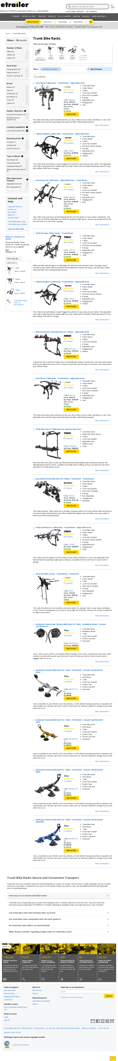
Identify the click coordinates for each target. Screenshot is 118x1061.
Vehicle (52, 16)
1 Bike (51, 56)
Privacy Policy (13, 217)
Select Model (78, 22)
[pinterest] (103, 1021)
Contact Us (12, 209)
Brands (86, 16)
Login (6, 1017)
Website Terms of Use (12, 1032)
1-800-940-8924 (42, 11)
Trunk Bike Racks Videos (17, 224)
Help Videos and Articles (41, 1001)
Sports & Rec (29, 16)
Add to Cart (71, 114)
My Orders (91, 12)
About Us (11, 215)
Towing (16, 16)
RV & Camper (64, 16)
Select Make (62, 22)
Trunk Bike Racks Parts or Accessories (83, 57)
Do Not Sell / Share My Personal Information (63, 1028)
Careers (35, 993)
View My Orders (10, 990)
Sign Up (7, 1020)
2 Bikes (61, 56)
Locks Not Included (49, 69)
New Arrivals (99, 16)
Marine (76, 16)
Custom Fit (40, 57)
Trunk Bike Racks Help (16, 221)
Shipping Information (12, 996)
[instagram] (107, 1021)
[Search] (69, 6)
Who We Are (37, 990)
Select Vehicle (32, 22)
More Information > (102, 125)
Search (34, 1004)
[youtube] (112, 1021)
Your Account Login (16, 229)
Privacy (62, 997)
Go (91, 22)
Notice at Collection (89, 1028)
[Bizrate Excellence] (7, 1044)
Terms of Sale (103, 1028)
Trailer (42, 16)
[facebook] (98, 1021)
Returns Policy (9, 993)
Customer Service (75, 12)
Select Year (48, 22)
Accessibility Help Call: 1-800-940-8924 (18, 1028)
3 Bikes (72, 56)
